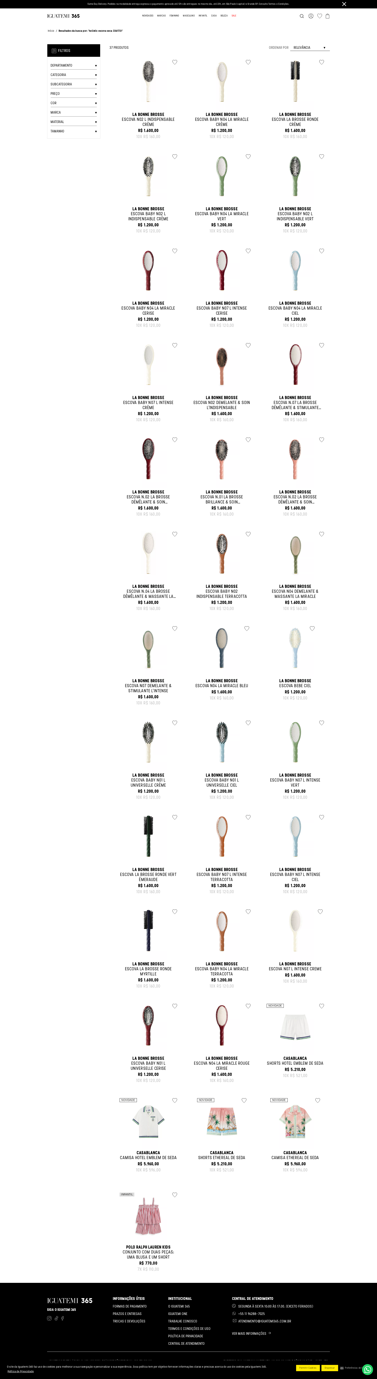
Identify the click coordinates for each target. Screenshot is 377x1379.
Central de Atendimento (186, 1344)
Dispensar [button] (330, 1368)
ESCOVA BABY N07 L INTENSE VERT (295, 783)
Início (51, 31)
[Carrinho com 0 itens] (327, 16)
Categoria (58, 75)
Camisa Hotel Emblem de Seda (148, 1158)
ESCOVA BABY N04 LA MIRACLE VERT (222, 216)
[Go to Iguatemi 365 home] (63, 16)
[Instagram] (49, 1319)
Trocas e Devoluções (129, 1321)
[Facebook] (62, 1319)
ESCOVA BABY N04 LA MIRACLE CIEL (295, 311)
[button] (354, 1368)
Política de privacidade (185, 1336)
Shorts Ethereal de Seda (222, 1158)
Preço (55, 94)
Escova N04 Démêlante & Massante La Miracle (295, 594)
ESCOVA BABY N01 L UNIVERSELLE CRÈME (148, 783)
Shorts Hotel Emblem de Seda (295, 1063)
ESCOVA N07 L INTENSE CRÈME (295, 969)
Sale (234, 16)
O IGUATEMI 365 (179, 1307)
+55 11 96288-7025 (251, 1314)
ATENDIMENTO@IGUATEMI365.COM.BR (264, 1321)
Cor (54, 103)
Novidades (147, 16)
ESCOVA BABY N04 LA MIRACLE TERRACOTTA (222, 971)
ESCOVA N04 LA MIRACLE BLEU (222, 686)
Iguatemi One (178, 1314)
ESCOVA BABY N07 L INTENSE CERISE (222, 311)
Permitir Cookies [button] (308, 1368)
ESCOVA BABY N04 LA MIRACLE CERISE (148, 311)
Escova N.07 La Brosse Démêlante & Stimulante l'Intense (295, 408)
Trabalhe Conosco (182, 1321)
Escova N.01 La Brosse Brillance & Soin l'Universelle (222, 502)
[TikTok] (56, 1319)
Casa (214, 16)
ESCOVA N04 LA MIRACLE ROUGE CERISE (222, 1066)
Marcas (161, 16)
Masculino (189, 16)
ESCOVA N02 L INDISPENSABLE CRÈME (148, 122)
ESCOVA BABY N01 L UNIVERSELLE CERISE (148, 1066)
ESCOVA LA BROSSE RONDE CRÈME (295, 122)
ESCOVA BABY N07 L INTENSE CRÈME (148, 405)
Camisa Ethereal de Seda (295, 1158)
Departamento (61, 66)
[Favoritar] (174, 62)
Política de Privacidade (21, 1371)
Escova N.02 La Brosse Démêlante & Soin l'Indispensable (148, 502)
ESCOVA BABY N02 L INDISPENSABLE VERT (295, 216)
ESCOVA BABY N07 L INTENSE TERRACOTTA (222, 877)
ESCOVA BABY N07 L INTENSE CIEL (295, 877)
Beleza (224, 16)
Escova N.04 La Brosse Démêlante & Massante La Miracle (148, 596)
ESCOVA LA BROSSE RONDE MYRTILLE (148, 971)
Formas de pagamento (130, 1307)
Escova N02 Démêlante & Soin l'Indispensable (222, 405)
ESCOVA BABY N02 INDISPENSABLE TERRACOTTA (222, 594)
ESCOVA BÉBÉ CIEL (295, 686)
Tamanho (57, 131)
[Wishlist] (319, 16)
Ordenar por (279, 48)
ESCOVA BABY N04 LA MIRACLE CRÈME (222, 122)
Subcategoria (61, 84)
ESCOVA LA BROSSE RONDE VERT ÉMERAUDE (148, 877)
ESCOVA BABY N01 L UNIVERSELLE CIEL (222, 783)
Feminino (174, 16)
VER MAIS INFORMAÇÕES (249, 1334)
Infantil (203, 16)
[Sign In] (312, 16)
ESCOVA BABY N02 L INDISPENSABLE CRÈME (148, 216)
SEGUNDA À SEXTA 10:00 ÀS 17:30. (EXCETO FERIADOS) (275, 1307)
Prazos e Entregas (127, 1314)
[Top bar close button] (344, 4)
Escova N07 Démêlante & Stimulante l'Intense (148, 688)
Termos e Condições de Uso (189, 1329)
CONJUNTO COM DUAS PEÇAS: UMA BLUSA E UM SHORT (148, 1255)
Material (57, 122)
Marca (56, 113)
